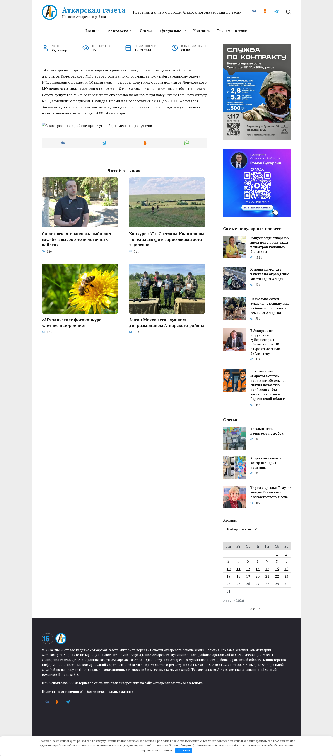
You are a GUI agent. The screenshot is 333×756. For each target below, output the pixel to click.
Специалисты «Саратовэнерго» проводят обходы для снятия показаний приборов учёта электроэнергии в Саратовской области (268, 385)
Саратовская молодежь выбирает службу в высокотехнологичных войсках (76, 239)
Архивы (230, 520)
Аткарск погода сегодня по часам (212, 12)
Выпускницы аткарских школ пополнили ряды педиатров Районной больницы (269, 245)
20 (258, 576)
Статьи (146, 30)
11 (238, 568)
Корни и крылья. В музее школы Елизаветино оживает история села (270, 492)
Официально (170, 31)
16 (286, 568)
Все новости (117, 31)
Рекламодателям (232, 30)
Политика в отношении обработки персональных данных (87, 691)
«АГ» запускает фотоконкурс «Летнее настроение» (71, 322)
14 (267, 568)
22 (277, 576)
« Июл (255, 608)
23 (286, 576)
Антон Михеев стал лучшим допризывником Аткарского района (167, 322)
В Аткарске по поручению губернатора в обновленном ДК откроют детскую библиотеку (265, 342)
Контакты (201, 30)
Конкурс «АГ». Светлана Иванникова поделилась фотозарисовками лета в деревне (167, 239)
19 (248, 576)
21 (267, 576)
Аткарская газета (94, 10)
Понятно (184, 750)
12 (248, 568)
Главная (92, 30)
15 (277, 568)
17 (229, 576)
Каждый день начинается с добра (266, 431)
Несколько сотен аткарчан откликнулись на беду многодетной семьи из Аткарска (269, 306)
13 (258, 568)
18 (238, 576)
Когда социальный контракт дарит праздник (266, 463)
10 (229, 568)
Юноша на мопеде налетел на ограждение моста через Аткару (269, 274)
